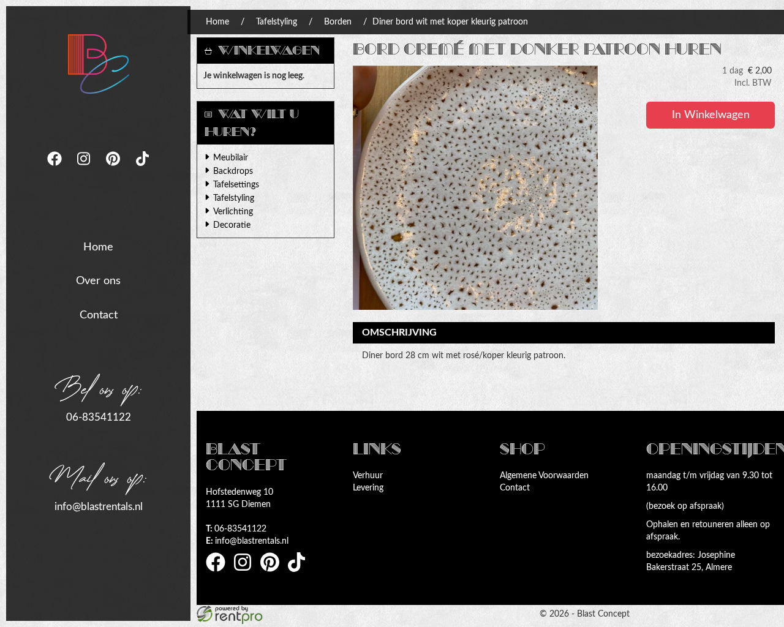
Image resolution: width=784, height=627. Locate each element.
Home (98, 247)
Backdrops (233, 171)
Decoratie (232, 225)
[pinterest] (114, 169)
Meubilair (230, 158)
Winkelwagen (269, 50)
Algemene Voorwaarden (544, 475)
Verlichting (233, 212)
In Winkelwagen (711, 115)
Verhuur (368, 475)
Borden (338, 22)
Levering (368, 488)
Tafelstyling (276, 22)
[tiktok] (142, 169)
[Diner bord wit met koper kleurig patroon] (475, 187)
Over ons (98, 281)
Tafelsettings (236, 185)
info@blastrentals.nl (99, 506)
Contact (99, 315)
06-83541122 (98, 417)
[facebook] (55, 169)
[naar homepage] (98, 63)
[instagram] (85, 169)
